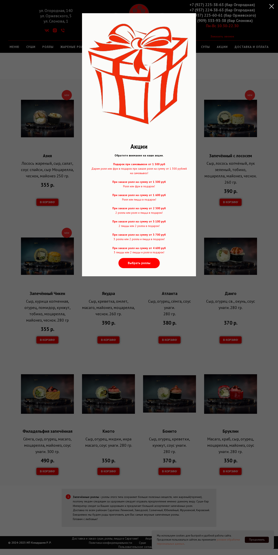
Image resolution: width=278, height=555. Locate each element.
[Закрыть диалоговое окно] (271, 6)
